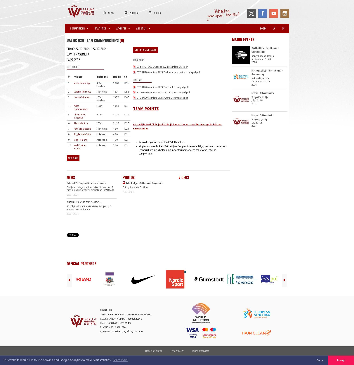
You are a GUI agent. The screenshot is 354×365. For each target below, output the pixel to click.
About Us (141, 28)
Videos (157, 13)
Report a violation (153, 350)
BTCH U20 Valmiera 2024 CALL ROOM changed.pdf (163, 92)
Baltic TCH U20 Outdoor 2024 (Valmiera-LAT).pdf (162, 66)
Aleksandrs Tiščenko (79, 116)
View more (73, 158)
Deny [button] (320, 360)
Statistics (101, 28)
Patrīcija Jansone (82, 128)
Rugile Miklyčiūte (82, 134)
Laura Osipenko (82, 97)
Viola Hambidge (82, 83)
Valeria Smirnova (82, 91)
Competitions (77, 28)
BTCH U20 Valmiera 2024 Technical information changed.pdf (168, 72)
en (283, 28)
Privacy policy (177, 350)
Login (263, 28)
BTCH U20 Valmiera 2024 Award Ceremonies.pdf (162, 97)
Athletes (121, 28)
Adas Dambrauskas (81, 107)
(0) (122, 40)
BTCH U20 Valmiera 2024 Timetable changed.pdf (162, 87)
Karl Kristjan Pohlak (80, 147)
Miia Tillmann (80, 139)
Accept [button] (341, 360)
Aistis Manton (81, 123)
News (111, 13)
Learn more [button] (120, 360)
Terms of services (200, 350)
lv (274, 28)
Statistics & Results (145, 49)
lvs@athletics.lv (119, 323)
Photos (133, 13)
